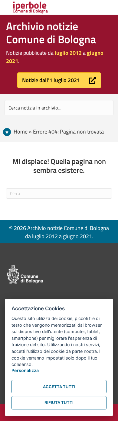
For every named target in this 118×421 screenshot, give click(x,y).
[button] (59, 80)
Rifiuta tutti (59, 402)
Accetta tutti (59, 386)
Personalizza (25, 370)
